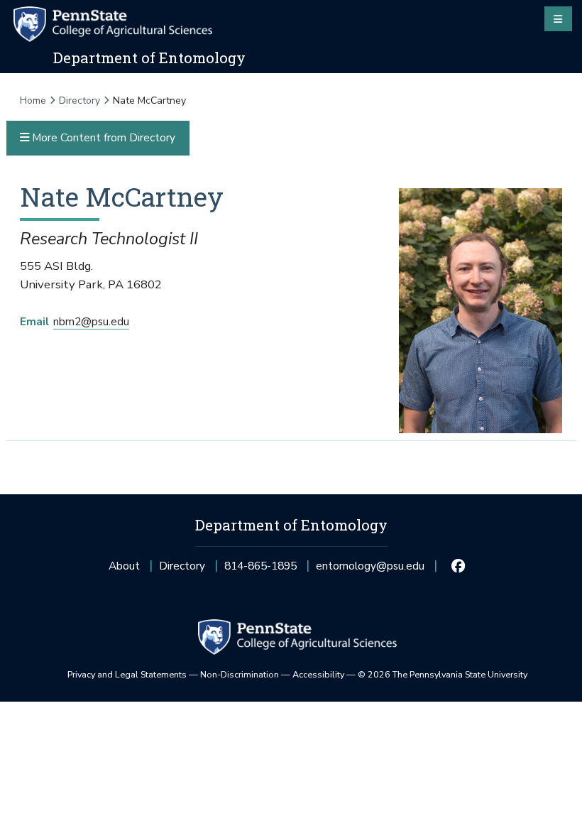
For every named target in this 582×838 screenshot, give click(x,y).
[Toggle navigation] (558, 18)
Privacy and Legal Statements (127, 674)
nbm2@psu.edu (91, 321)
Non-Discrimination (239, 674)
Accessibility (318, 674)
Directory (79, 100)
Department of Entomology (149, 57)
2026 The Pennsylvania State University (442, 674)
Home (33, 100)
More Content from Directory (102, 137)
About (124, 565)
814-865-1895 (260, 570)
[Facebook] (458, 566)
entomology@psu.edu (370, 570)
